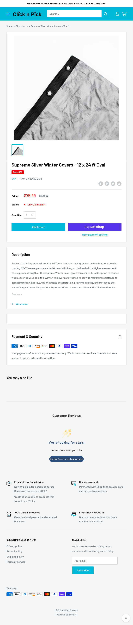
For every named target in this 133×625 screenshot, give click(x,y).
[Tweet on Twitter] (113, 183)
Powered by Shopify (66, 614)
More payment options (95, 234)
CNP (14, 178)
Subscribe (83, 570)
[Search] (106, 13)
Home (9, 26)
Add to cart (38, 226)
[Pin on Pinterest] (107, 183)
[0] (124, 14)
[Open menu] (8, 14)
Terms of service (15, 561)
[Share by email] (119, 183)
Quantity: (17, 214)
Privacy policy (14, 546)
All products (22, 26)
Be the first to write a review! (66, 459)
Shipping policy (15, 556)
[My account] (117, 14)
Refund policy (14, 551)
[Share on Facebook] (100, 183)
